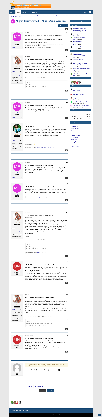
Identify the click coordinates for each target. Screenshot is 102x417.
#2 (67, 56)
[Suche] (90, 12)
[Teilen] (66, 29)
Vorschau (42, 390)
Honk (74, 57)
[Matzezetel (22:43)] (74, 82)
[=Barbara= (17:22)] (77, 82)
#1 (67, 32)
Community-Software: (51, 415)
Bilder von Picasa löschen (79, 94)
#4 (67, 124)
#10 (67, 335)
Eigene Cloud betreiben (78, 46)
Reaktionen (14, 138)
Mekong (20, 23)
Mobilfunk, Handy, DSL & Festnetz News (44, 147)
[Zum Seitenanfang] (99, 415)
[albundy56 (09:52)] (79, 82)
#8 (67, 262)
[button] (29, 386)
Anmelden (84, 12)
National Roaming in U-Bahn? (80, 74)
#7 (67, 212)
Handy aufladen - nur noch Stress (81, 105)
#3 (67, 102)
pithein (74, 39)
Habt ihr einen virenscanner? (79, 37)
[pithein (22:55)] (72, 82)
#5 (67, 162)
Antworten (50, 390)
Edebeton (38, 252)
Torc (73, 31)
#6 (67, 184)
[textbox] (46, 378)
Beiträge (13, 47)
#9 (67, 294)
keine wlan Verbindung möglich (80, 101)
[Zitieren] (66, 50)
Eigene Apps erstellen (78, 34)
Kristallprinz (87, 120)
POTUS (20, 75)
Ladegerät (75, 98)
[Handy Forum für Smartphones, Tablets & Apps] (51, 5)
